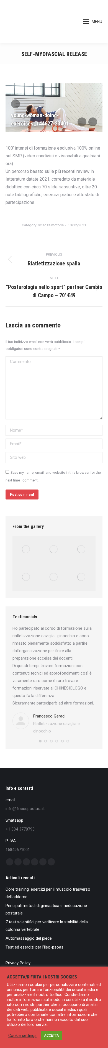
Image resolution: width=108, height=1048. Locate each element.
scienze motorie (51, 225)
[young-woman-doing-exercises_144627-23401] (82, 549)
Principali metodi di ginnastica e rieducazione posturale (46, 909)
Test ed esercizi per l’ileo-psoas (34, 947)
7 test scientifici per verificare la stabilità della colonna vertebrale (47, 925)
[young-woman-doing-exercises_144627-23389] (26, 577)
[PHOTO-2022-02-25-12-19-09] (26, 549)
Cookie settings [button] (22, 1035)
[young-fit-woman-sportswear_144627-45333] (82, 577)
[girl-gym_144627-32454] (54, 549)
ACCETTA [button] (51, 1035)
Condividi (15, 103)
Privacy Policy (18, 962)
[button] (40, 741)
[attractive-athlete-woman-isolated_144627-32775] (54, 577)
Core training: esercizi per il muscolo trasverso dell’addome (48, 893)
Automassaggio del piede (29, 938)
